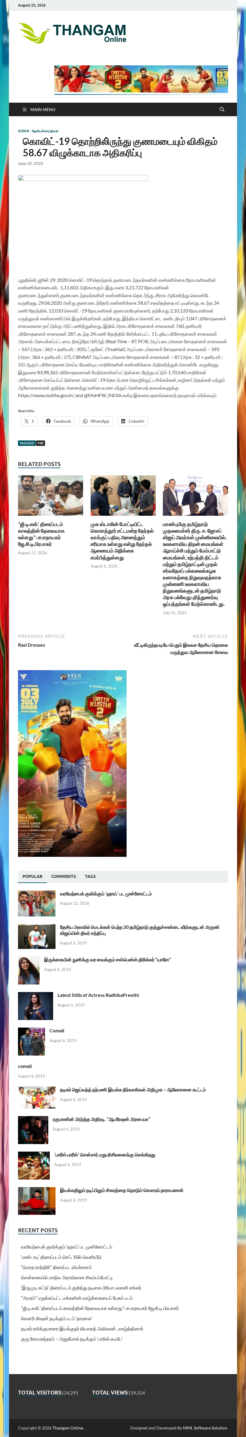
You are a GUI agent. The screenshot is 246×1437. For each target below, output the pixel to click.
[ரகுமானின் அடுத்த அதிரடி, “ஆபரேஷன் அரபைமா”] (33, 1119)
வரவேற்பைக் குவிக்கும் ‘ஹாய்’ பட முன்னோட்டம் (106, 893)
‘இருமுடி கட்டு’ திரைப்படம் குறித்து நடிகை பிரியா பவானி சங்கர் (81, 1287)
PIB (41, 443)
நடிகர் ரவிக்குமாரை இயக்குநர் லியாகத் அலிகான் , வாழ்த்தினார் (82, 1328)
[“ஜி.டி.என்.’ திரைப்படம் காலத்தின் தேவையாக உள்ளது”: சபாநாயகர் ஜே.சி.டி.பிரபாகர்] (50, 497)
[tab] (32, 877)
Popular (32, 876)
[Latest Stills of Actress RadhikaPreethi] (35, 995)
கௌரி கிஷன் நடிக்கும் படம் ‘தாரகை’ (56, 1318)
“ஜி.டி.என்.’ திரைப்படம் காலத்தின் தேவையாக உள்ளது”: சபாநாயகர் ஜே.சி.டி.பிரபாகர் (41, 534)
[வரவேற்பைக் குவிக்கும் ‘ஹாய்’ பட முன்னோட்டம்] (37, 894)
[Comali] (31, 1031)
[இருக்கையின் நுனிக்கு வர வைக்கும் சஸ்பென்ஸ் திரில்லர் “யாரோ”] (29, 960)
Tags (90, 876)
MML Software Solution (205, 1427)
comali (25, 1066)
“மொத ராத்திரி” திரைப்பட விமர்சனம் (56, 1267)
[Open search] (222, 110)
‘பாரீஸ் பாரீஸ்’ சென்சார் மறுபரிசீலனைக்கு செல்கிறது (104, 1154)
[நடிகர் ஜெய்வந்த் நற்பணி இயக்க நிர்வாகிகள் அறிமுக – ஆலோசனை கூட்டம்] (37, 1090)
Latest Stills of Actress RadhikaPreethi (98, 995)
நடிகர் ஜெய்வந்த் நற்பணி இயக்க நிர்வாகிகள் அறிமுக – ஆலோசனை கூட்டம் (133, 1089)
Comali (57, 1030)
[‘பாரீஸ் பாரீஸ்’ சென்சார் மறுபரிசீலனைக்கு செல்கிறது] (34, 1155)
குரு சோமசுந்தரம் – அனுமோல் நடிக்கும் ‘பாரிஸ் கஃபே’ (72, 1339)
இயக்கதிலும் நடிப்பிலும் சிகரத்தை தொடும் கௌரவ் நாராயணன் (122, 1190)
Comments (63, 876)
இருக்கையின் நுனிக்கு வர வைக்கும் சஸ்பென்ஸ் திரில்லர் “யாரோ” (107, 959)
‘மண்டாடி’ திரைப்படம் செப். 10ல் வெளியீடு (61, 1257)
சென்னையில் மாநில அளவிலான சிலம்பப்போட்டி (67, 1277)
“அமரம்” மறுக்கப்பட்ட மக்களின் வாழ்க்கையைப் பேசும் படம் (77, 1298)
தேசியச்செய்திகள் (45, 131)
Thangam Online (67, 1427)
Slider (23, 131)
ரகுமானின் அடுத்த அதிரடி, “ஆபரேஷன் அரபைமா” (101, 1119)
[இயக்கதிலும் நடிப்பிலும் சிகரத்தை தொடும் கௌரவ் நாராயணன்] (37, 1190)
